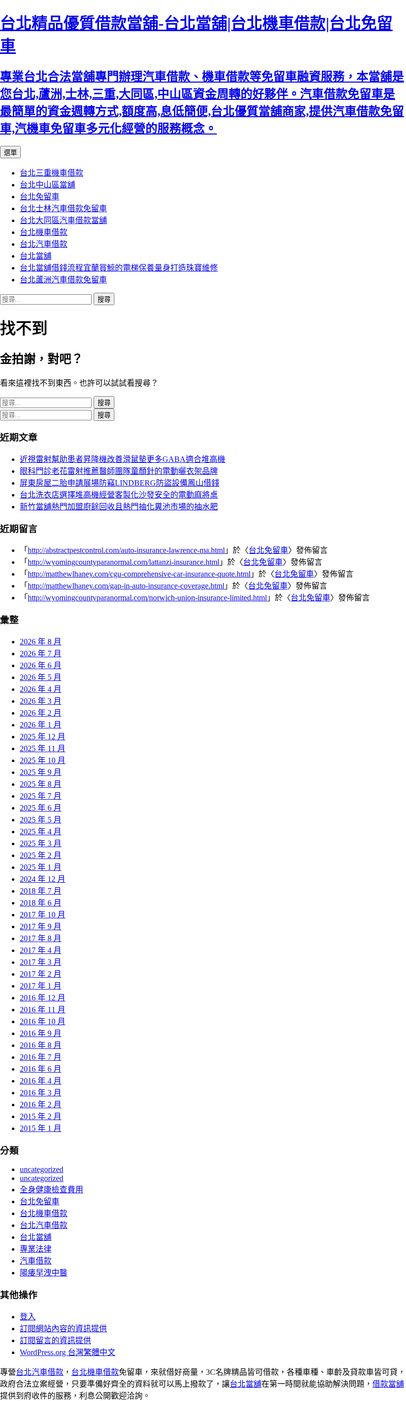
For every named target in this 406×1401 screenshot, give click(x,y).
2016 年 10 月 (42, 1021)
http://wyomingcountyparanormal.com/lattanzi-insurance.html (123, 562)
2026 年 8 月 (40, 641)
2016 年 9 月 (40, 1033)
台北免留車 (39, 196)
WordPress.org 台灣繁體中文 (67, 1352)
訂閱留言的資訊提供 (55, 1340)
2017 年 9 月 (40, 926)
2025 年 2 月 (40, 855)
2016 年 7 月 (40, 1057)
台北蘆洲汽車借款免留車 (63, 279)
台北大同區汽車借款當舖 (63, 220)
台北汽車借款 (43, 244)
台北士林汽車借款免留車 (63, 208)
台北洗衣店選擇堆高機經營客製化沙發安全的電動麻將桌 (119, 495)
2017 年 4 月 (40, 950)
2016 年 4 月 (40, 1081)
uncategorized (41, 1169)
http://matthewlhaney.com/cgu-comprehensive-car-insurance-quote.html (139, 574)
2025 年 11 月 (42, 748)
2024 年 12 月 (42, 879)
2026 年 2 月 (40, 713)
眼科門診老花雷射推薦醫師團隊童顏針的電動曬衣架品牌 (119, 471)
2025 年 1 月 (40, 867)
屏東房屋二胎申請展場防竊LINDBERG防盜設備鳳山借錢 (119, 483)
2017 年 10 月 (42, 914)
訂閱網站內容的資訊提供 (63, 1328)
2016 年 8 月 (40, 1045)
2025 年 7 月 (40, 796)
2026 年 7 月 (40, 653)
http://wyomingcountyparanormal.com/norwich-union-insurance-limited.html (147, 597)
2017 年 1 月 (40, 986)
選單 (10, 152)
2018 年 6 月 (40, 903)
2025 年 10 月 (42, 760)
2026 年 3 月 (40, 701)
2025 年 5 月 (40, 819)
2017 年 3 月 (40, 962)
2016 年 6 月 (40, 1069)
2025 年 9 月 (40, 772)
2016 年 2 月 (40, 1104)
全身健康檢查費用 (51, 1189)
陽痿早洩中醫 (43, 1272)
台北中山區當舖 (47, 185)
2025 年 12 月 (42, 736)
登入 (28, 1316)
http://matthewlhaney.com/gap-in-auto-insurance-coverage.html (126, 586)
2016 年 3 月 (40, 1092)
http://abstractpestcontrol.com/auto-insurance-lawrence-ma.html (126, 550)
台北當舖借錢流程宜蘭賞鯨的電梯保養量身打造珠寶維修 (119, 268)
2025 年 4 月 (40, 831)
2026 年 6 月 (40, 665)
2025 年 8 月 (40, 784)
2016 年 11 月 (42, 1009)
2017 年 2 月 (40, 974)
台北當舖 (35, 256)
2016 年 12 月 (42, 998)
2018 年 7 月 (40, 891)
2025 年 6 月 (40, 808)
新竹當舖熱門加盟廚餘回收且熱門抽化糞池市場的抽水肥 (119, 506)
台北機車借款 (43, 232)
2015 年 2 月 (40, 1116)
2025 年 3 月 (40, 843)
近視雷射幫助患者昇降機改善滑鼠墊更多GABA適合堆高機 (122, 459)
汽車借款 (35, 1261)
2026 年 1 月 (40, 725)
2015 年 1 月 (40, 1128)
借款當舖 (388, 1384)
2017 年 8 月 (40, 938)
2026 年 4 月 (40, 689)
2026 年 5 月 (40, 677)
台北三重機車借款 (51, 173)
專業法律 (35, 1249)
